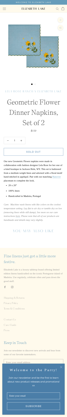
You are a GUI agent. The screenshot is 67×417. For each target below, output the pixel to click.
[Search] (57, 8)
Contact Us (10, 319)
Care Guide (10, 325)
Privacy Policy (11, 303)
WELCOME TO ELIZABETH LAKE (33, 2)
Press (7, 330)
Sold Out (33, 151)
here (18, 216)
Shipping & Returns (14, 298)
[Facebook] (5, 287)
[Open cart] (63, 8)
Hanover (56, 176)
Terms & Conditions (14, 308)
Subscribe (34, 406)
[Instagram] (12, 287)
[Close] (61, 367)
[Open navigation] (4, 8)
